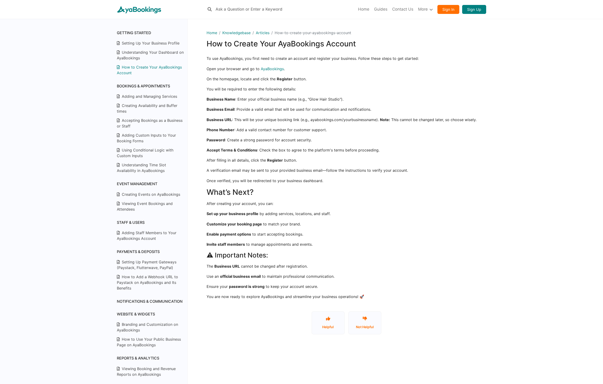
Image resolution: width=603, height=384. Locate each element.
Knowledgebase (236, 32)
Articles (262, 32)
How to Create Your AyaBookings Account (149, 70)
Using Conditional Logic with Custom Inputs (145, 153)
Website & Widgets (136, 314)
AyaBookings (272, 68)
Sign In (448, 9)
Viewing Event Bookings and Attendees (145, 206)
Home (212, 32)
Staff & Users (131, 222)
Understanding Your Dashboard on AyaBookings (150, 55)
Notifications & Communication (150, 301)
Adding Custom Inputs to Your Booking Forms (146, 138)
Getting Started (134, 32)
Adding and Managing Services (149, 96)
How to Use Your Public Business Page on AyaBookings (149, 342)
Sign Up (474, 9)
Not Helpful (365, 327)
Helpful (328, 327)
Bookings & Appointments (143, 86)
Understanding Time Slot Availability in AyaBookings (141, 168)
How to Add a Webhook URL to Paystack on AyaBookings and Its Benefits (147, 282)
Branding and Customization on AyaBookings (147, 327)
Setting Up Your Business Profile (150, 43)
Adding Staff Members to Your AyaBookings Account (146, 235)
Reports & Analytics (138, 358)
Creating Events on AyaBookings (150, 194)
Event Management (137, 183)
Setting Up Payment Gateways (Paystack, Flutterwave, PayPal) (146, 265)
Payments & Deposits (138, 251)
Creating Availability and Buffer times (147, 108)
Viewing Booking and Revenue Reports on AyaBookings (146, 371)
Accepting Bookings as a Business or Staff (150, 123)
